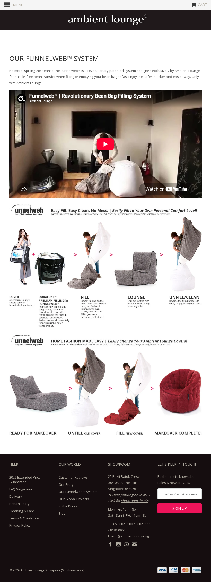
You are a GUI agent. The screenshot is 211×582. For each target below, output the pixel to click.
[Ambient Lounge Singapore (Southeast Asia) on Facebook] (110, 544)
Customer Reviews (73, 477)
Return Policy (19, 503)
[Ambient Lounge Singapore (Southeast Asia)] (108, 20)
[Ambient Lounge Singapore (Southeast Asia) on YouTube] (126, 544)
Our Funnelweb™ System (78, 491)
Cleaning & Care (21, 510)
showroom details (134, 500)
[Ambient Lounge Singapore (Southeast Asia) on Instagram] (118, 544)
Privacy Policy (19, 525)
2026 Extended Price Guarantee (25, 479)
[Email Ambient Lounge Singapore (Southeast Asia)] (134, 544)
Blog (62, 513)
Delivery (15, 496)
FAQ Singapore (20, 489)
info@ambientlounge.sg (130, 536)
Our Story (66, 484)
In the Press (68, 506)
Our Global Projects (74, 499)
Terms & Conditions (24, 518)
